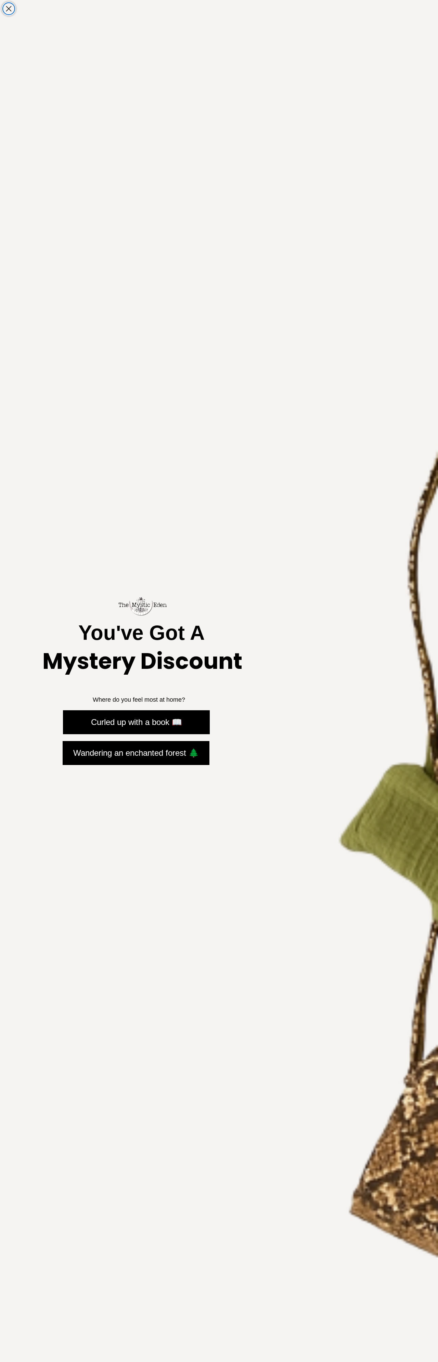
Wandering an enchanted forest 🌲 (136, 752)
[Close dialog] (9, 9)
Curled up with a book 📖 (136, 722)
